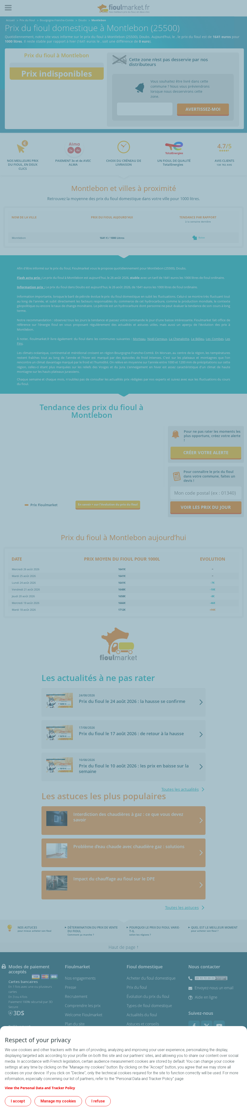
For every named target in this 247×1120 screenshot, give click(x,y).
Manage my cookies (58, 1101)
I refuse (98, 1101)
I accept (18, 1101)
